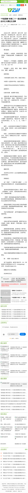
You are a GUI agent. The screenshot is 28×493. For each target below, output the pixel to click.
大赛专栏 (15, 15)
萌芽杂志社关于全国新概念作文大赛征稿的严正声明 (13, 403)
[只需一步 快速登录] (26, 5)
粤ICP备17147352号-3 (20, 489)
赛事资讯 (20, 15)
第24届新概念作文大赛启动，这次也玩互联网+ (14, 467)
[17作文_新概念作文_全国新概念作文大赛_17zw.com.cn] (14, 10)
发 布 (22, 334)
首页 (10, 15)
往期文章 (15, 491)
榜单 (26, 449)
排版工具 (20, 491)
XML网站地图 (8, 491)
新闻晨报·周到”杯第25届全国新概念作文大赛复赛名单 (14, 318)
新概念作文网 (14, 24)
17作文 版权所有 (10, 489)
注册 (22, 5)
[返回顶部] (26, 489)
